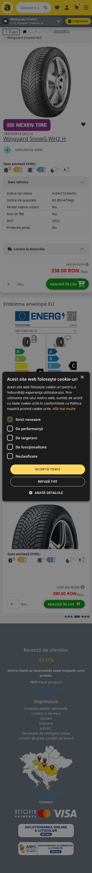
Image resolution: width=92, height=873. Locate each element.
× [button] (82, 377)
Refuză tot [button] (48, 481)
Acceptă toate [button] (47, 469)
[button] (46, 492)
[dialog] (46, 436)
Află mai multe (64, 409)
